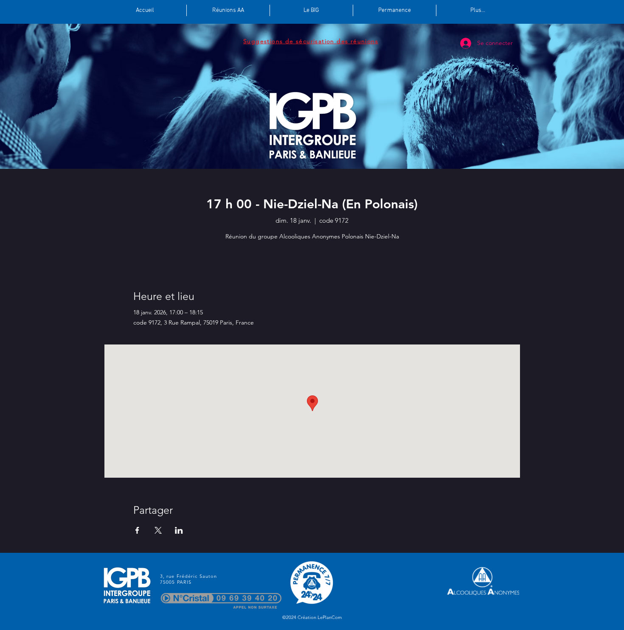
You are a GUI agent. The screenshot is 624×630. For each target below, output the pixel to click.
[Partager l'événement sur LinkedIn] (179, 530)
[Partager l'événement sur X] (158, 530)
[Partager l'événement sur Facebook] (137, 530)
